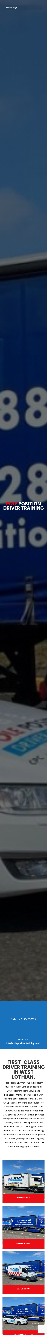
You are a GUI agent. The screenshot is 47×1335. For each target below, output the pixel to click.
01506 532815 (28, 1019)
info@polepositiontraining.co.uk (23, 1043)
